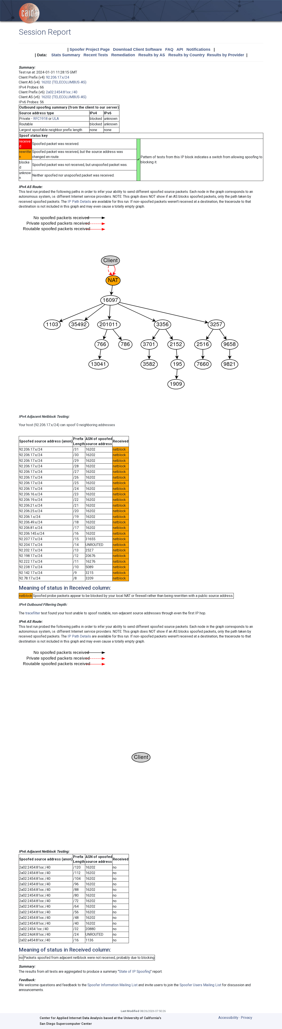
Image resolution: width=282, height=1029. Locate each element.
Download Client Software (137, 49)
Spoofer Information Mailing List (112, 985)
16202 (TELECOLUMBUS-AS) (63, 82)
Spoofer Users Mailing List (200, 985)
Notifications (198, 49)
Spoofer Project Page (90, 49)
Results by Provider (225, 55)
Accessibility (228, 1018)
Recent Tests (95, 55)
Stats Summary (65, 55)
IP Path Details (79, 201)
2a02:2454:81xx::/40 (61, 92)
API (179, 49)
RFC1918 (40, 119)
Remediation (123, 55)
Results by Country (186, 55)
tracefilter (32, 613)
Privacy (246, 1018)
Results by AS (151, 55)
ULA (55, 119)
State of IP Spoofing (134, 971)
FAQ (169, 49)
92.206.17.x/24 (57, 77)
